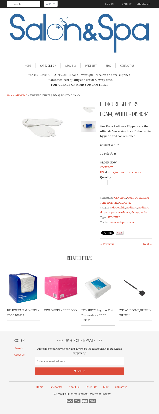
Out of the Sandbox (77, 394)
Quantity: (106, 177)
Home (28, 65)
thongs (135, 212)
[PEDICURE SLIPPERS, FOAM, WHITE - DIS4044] (88, 110)
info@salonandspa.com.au (125, 172)
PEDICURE (124, 202)
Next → (147, 244)
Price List (91, 65)
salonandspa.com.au (122, 222)
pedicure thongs (120, 212)
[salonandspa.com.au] (79, 33)
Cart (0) (127, 4)
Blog (108, 65)
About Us (71, 65)
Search (19, 348)
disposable (118, 207)
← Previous (107, 244)
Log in (109, 4)
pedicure (131, 207)
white (144, 212)
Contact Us (127, 65)
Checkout (143, 4)
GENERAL (21, 95)
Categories (48, 65)
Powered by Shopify (100, 394)
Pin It (120, 233)
